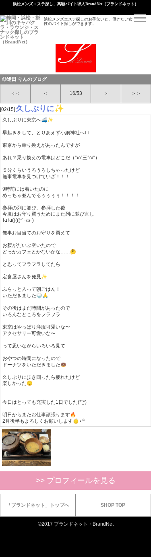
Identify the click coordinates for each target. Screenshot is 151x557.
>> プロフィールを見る (76, 480)
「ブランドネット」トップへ (37, 505)
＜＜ (15, 93)
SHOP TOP (113, 505)
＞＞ (136, 93)
